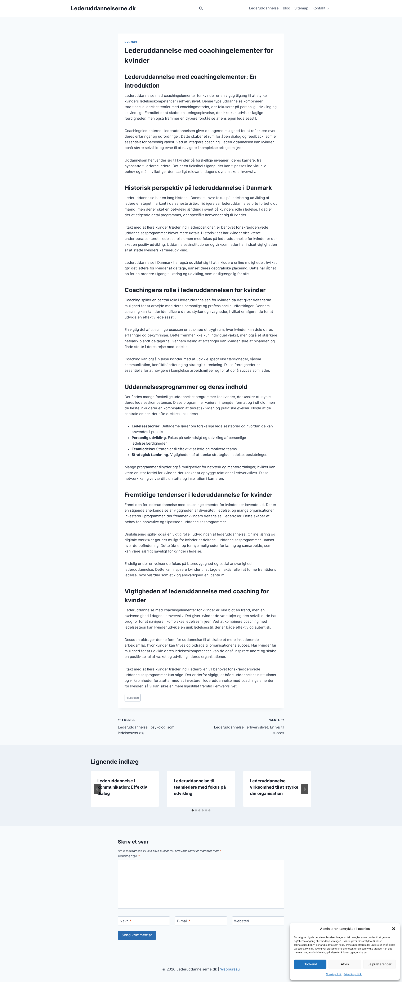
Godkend (310, 964)
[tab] (193, 810)
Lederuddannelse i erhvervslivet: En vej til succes (249, 726)
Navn (125, 921)
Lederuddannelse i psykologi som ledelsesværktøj (146, 726)
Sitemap (301, 8)
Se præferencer (379, 964)
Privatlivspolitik (353, 974)
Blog (286, 8)
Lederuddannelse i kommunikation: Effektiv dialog (122, 787)
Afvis (345, 964)
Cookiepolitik (333, 974)
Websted (241, 921)
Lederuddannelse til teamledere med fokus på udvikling (200, 787)
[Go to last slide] (97, 789)
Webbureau (230, 969)
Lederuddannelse (264, 8)
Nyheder (131, 42)
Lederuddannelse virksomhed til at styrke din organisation (274, 787)
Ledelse (132, 697)
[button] (394, 929)
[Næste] (304, 789)
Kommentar (129, 856)
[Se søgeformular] (201, 8)
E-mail (184, 921)
